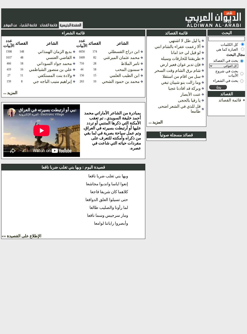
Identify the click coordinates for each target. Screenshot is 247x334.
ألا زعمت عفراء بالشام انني (178, 46)
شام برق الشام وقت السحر (178, 70)
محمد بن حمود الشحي (121, 81)
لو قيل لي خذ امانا (186, 52)
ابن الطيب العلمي (125, 75)
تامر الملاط (130, 63)
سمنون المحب (127, 69)
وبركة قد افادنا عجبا (184, 88)
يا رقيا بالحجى (189, 100)
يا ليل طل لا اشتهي (185, 40)
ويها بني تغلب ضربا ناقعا (61, 167)
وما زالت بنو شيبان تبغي (181, 82)
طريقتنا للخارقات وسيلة (181, 58)
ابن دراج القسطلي (124, 51)
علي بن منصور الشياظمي (50, 69)
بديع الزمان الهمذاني (55, 51)
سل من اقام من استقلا (182, 76)
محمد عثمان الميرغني (121, 57)
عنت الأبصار (190, 94)
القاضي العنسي (59, 57)
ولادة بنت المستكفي (55, 75)
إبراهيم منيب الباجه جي (52, 81)
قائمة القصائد (230, 100)
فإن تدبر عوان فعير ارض (180, 64)
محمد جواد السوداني (54, 63)
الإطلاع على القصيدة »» (21, 236)
